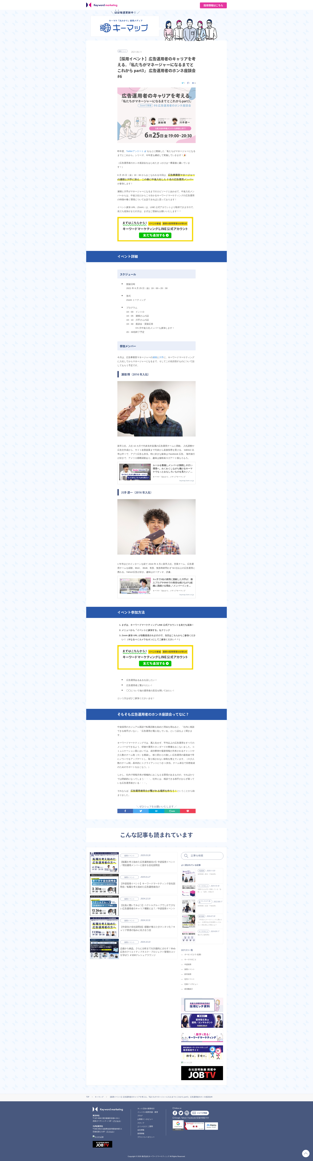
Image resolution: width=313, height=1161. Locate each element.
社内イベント (189, 979)
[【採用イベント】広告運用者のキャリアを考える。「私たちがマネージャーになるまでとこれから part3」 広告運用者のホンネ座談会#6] (193, 83)
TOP (87, 1097)
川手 (161, 357)
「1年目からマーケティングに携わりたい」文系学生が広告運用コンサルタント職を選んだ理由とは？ (210, 922)
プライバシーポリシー (146, 1137)
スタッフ (140, 1123)
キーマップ (99, 1097)
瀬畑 (155, 357)
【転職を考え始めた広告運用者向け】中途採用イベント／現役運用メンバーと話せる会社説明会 (147, 863)
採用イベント (122, 51)
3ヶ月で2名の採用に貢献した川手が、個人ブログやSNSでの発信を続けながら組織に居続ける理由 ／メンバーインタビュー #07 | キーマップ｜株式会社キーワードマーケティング (173, 582)
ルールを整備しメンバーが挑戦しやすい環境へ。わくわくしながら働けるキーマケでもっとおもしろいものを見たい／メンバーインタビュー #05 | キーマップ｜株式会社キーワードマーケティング (172, 468)
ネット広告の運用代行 (146, 1108)
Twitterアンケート (135, 151)
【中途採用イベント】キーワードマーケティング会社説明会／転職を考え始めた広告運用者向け (147, 885)
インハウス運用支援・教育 (147, 1112)
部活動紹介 (188, 989)
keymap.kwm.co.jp (186, 481)
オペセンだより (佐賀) (204, 901)
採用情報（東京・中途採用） (207, 874)
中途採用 (201, 870)
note (173, 811)
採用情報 (140, 1133)
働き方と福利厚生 (203, 935)
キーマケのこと (203, 886)
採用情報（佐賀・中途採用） (207, 906)
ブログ (140, 1116)
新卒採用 (201, 916)
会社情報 (140, 1130)
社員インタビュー (191, 984)
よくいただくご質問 (145, 1126)
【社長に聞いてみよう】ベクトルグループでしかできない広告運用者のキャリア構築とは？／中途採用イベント (147, 907)
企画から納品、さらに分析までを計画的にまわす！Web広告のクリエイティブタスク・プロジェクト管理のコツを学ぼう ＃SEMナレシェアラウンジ (147, 951)
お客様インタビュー (145, 1119)
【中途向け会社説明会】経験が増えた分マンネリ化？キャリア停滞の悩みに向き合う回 (147, 928)
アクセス (116, 1121)
